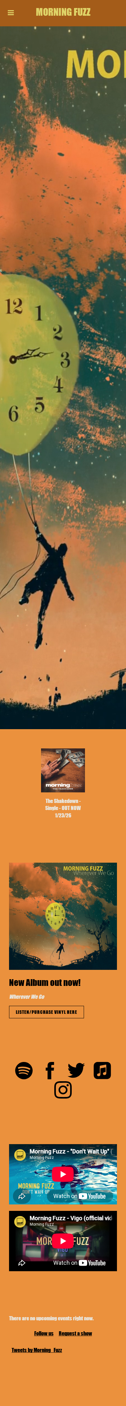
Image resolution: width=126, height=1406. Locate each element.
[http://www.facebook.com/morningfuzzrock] (50, 1071)
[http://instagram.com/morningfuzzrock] (63, 1090)
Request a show (75, 1333)
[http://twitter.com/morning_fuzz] (76, 1071)
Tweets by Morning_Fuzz (37, 1350)
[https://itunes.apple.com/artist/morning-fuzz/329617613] (102, 1071)
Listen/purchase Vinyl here (46, 1012)
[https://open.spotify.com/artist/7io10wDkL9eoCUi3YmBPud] (24, 1071)
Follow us (44, 1333)
